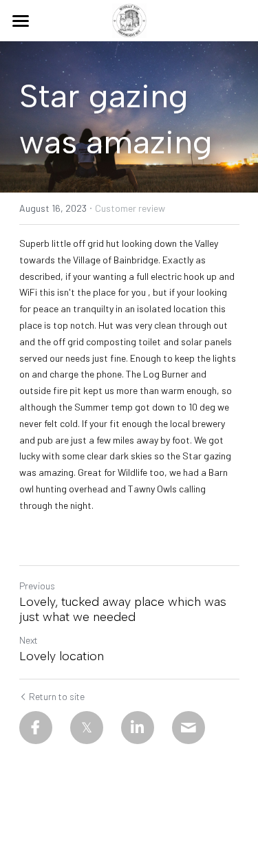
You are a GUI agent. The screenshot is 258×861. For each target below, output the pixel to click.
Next (28, 640)
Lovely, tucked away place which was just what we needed (122, 609)
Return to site (57, 696)
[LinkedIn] (137, 727)
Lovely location (61, 656)
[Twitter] (86, 727)
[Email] (188, 727)
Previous (37, 585)
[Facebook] (35, 727)
